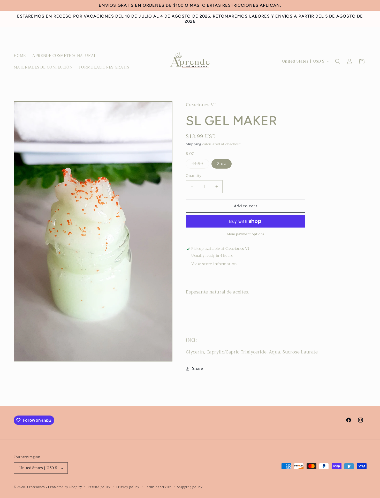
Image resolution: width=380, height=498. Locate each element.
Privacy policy (128, 487)
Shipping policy (190, 487)
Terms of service (158, 487)
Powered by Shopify (66, 486)
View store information (214, 264)
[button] (338, 61)
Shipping (193, 144)
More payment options (246, 234)
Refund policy (99, 487)
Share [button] (197, 368)
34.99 (200, 164)
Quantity (193, 176)
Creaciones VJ (38, 486)
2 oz (221, 164)
